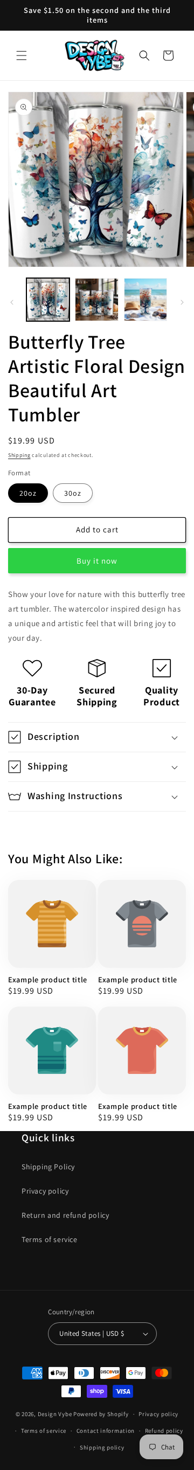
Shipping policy (102, 1447)
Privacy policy (45, 1191)
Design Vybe (55, 1414)
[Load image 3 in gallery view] (96, 299)
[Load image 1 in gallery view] (48, 299)
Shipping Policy (48, 1166)
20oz (28, 493)
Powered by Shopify (101, 1414)
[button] (21, 55)
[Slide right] (182, 302)
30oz (72, 493)
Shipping (19, 455)
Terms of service (50, 1239)
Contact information (106, 1430)
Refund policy (164, 1430)
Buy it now (97, 561)
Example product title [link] (47, 979)
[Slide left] (12, 302)
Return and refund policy (65, 1215)
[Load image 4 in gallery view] (145, 299)
